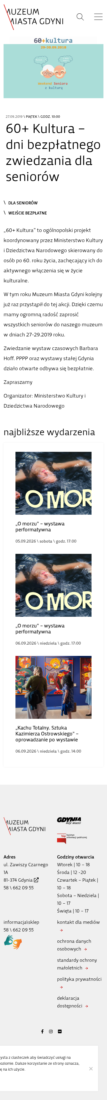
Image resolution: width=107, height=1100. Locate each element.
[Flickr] (60, 1031)
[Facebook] (42, 1031)
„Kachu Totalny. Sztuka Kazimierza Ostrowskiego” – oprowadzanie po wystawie (46, 734)
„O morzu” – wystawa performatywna (39, 526)
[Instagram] (51, 1031)
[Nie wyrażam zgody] (91, 1069)
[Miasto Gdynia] (80, 821)
